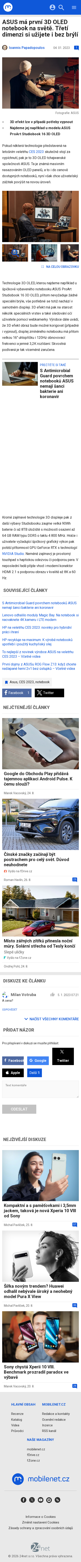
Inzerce (47, 1425)
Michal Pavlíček (14, 1225)
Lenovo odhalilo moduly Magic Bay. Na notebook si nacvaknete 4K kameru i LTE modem (40, 617)
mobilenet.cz (36, 1449)
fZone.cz (33, 1460)
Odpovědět (9, 1009)
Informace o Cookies (40, 1517)
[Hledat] (61, 8)
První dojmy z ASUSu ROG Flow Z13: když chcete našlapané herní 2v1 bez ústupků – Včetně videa (39, 666)
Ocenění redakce (54, 1419)
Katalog (16, 1419)
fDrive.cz (33, 1455)
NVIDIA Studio (13, 554)
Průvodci (17, 1431)
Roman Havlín (13, 880)
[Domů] (8, 7)
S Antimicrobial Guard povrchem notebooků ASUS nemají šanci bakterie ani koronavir (39, 605)
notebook (42, 682)
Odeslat (19, 1109)
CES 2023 (36, 152)
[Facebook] (23, 1501)
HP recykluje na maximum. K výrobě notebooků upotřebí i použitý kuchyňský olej (37, 642)
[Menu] (74, 8)
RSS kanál (49, 1431)
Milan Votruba (23, 994)
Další (34, 1073)
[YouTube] (40, 1501)
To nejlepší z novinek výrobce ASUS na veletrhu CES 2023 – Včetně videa (37, 654)
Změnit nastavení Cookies (40, 1522)
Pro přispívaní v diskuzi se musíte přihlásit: (30, 1043)
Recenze (17, 1414)
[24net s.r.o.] (40, 1550)
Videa (15, 1425)
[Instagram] (49, 1501)
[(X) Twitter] (32, 1501)
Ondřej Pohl (12, 966)
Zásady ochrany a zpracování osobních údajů (40, 1528)
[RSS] (57, 1501)
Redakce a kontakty (56, 1414)
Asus (13, 682)
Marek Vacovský (15, 793)
